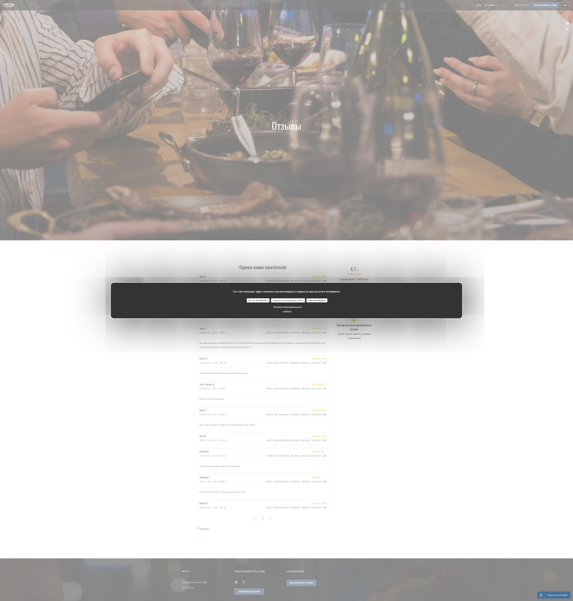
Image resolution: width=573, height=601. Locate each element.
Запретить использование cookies (288, 300)
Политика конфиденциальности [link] (287, 307)
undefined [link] (287, 311)
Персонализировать (317, 300)
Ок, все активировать (258, 300)
